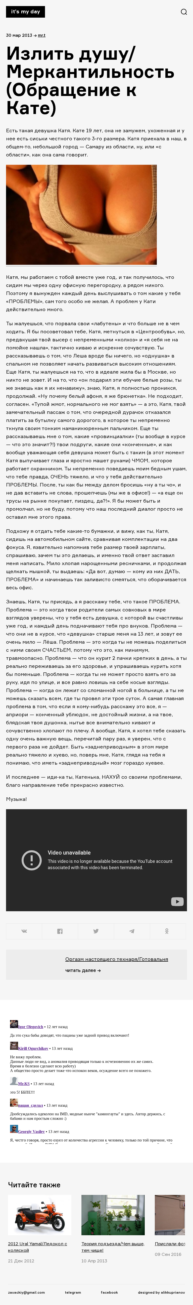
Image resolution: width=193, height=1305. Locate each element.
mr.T (41, 35)
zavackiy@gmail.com (26, 1292)
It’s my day (25, 11)
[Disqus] (93, 1081)
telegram (73, 1292)
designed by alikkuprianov (161, 1292)
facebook (109, 1292)
